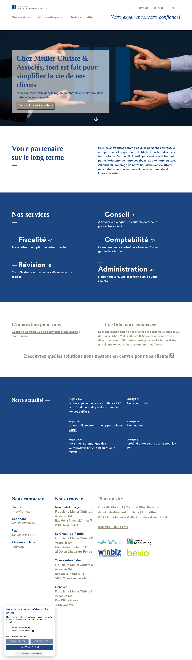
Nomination (135, 425)
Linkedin (18, 547)
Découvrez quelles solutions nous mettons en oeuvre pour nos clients (96, 356)
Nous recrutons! (137, 403)
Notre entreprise (50, 17)
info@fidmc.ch (22, 511)
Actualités (149, 512)
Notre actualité (82, 17)
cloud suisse (20, 336)
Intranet (143, 8)
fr (172, 8)
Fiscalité (32, 240)
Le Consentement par (29, 653)
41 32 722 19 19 (24, 523)
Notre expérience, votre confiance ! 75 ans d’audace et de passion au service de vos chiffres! (95, 407)
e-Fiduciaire (130, 512)
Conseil (117, 215)
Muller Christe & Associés (136, 336)
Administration (122, 269)
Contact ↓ (159, 8)
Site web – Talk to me (113, 527)
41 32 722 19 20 (24, 535)
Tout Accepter (17, 641)
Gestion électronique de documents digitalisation (45, 332)
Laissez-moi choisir (29, 647)
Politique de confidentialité (16, 636)
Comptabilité (126, 240)
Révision (32, 265)
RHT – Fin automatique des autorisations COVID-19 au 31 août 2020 (92, 448)
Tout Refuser (41, 641)
